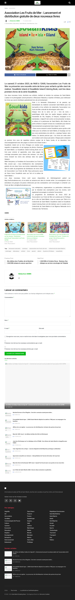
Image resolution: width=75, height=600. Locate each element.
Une (36, 23)
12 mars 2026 (17, 423)
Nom (7, 320)
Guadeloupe (30, 518)
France (29, 516)
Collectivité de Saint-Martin (57, 248)
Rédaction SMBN (15, 21)
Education (16, 23)
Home (6, 8)
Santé (51, 518)
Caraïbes (7, 518)
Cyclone (7, 525)
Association (12, 8)
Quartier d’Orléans (48, 251)
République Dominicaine (57, 511)
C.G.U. (6, 590)
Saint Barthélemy (55, 514)
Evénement (8, 542)
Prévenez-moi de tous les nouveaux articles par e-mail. (21, 349)
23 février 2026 (17, 436)
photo (39, 251)
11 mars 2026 (17, 429)
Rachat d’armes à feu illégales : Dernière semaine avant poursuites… (33, 412)
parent (34, 251)
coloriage (8, 251)
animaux (24, 248)
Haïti (28, 523)
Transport (53, 535)
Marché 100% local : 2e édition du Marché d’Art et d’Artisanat (30, 434)
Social (52, 523)
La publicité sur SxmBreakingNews (29, 590)
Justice (29, 525)
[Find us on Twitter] (10, 500)
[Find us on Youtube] (19, 500)
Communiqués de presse (12, 521)
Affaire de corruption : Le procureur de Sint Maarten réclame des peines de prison (37, 427)
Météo (29, 530)
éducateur (16, 251)
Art (5, 514)
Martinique (30, 528)
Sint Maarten (30, 23)
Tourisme (53, 532)
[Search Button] (69, 2)
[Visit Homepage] (37, 3)
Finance (29, 514)
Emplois (7, 532)
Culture (7, 523)
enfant (23, 251)
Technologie (53, 530)
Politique (30, 542)
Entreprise (8, 537)
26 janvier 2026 (17, 472)
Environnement (9, 540)
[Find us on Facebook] (6, 500)
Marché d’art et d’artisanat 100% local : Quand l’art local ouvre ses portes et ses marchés (38, 463)
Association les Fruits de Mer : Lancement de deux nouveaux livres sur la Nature (35, 236)
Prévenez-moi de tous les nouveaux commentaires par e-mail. (23, 343)
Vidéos (52, 540)
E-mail (7, 328)
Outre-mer (30, 540)
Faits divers (30, 511)
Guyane (29, 521)
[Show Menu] (5, 2)
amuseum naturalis (14, 248)
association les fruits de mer (38, 248)
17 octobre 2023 (27, 21)
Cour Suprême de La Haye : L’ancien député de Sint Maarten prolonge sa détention (36, 448)
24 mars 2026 (17, 414)
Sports (52, 528)
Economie (8, 528)
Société (52, 525)
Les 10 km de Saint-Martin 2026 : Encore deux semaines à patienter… (32, 470)
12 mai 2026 (9, 407)
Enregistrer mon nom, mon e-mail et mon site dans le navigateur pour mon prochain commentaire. (36, 336)
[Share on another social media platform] (69, 74)
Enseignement (9, 535)
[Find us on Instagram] (15, 500)
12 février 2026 (17, 445)
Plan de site (14, 590)
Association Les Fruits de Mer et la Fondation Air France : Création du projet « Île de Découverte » (59, 236)
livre (28, 251)
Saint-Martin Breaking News (19, 594)
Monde (29, 532)
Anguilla (7, 511)
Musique (29, 535)
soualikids (59, 251)
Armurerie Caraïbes (45, 594)
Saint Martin (23, 23)
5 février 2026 (17, 451)
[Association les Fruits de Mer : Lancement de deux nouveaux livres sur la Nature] (37, 227)
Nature (29, 537)
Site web (41, 328)
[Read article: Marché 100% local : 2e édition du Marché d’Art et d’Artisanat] (8, 436)
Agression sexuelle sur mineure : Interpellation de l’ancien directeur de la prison (36, 456)
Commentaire (9, 297)
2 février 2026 (17, 465)
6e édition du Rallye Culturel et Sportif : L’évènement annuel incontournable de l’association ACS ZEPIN (35, 405)
